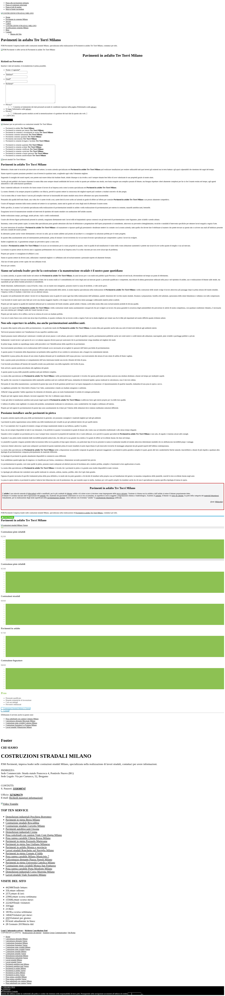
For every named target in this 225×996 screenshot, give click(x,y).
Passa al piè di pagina (13, 7)
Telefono (9, 74)
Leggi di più (136, 994)
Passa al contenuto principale (16, 5)
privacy (93, 107)
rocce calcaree (122, 494)
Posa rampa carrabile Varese (16, 979)
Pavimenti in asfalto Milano (16, 968)
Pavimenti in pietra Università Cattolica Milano (30, 862)
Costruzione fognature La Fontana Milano (21, 725)
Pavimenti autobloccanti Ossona (22, 828)
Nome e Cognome (13, 70)
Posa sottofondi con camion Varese (18, 983)
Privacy (9, 105)
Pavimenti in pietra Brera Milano (23, 819)
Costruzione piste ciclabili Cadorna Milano (21, 723)
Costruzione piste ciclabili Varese (18, 949)
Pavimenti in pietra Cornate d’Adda (24, 853)
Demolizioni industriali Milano (17, 956)
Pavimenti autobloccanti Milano (17, 964)
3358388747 (19, 788)
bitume (69, 494)
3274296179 (16, 794)
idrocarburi (32, 494)
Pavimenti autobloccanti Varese (17, 966)
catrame (158, 496)
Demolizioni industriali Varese (17, 958)
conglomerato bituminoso (105, 498)
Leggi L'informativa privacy (12, 931)
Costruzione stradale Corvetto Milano (25, 825)
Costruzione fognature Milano (17, 943)
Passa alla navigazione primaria (17, 3)
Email (8, 79)
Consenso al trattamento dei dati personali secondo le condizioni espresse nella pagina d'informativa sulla (54, 107)
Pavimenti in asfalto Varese (16, 971)
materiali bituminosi (211, 496)
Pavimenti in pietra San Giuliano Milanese (28, 844)
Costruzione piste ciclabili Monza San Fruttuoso (31, 865)
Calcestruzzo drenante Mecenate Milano (20, 721)
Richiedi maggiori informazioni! (26, 797)
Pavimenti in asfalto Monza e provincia (26, 847)
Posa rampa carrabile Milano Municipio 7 (27, 856)
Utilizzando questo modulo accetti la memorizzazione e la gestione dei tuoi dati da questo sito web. (50, 114)
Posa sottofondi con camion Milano (19, 981)
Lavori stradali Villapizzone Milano (19, 727)
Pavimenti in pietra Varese (15, 975)
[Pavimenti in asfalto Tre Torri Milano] (14, 525)
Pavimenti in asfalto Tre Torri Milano (89, 513)
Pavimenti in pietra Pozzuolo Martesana (26, 841)
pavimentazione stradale (56, 498)
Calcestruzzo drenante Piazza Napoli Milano (29, 859)
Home (8, 937)
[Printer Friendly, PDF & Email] (7, 517)
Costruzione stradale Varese (16, 954)
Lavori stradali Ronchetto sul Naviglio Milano (30, 850)
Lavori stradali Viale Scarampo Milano (26, 874)
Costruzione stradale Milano (16, 951)
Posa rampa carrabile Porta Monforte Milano (29, 868)
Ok (130, 994)
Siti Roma (71, 933)
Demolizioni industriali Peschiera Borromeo (28, 816)
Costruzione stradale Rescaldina (22, 822)
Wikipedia (218, 502)
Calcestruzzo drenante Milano (17, 939)
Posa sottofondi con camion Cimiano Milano (22, 719)
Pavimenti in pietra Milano (15, 973)
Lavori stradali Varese (14, 962)
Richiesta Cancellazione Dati (36, 931)
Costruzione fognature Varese (16, 945)
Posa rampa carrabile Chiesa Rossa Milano (28, 838)
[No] (142, 994)
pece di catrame (177, 496)
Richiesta (9, 84)
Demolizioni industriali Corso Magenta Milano (30, 871)
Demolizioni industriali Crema (21, 831)
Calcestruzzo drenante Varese (16, 941)
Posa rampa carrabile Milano (16, 977)
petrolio (43, 496)
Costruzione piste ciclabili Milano (18, 947)
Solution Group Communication (55, 933)
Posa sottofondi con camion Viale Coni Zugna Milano (34, 835)
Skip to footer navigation (15, 9)
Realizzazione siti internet (31, 933)
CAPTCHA (10, 116)
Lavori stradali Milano (14, 960)
